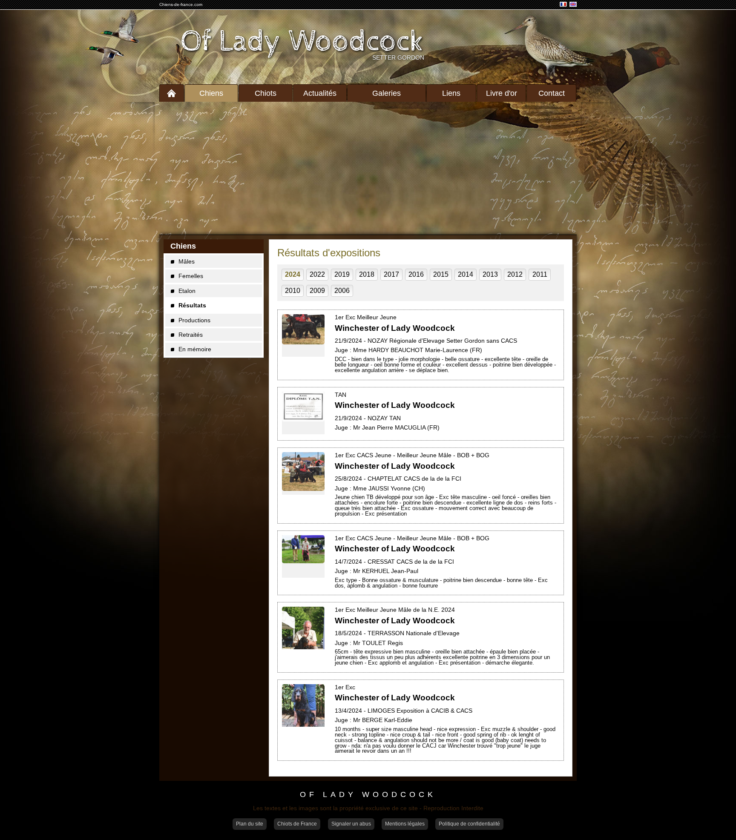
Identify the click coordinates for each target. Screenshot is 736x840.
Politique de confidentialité (469, 823)
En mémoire (194, 349)
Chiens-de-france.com (180, 4)
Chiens (211, 93)
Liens (451, 93)
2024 (292, 274)
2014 (465, 274)
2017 (391, 274)
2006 (342, 290)
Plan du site (249, 823)
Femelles (190, 275)
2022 (317, 274)
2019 (342, 274)
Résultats (192, 305)
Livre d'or (501, 93)
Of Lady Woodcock (302, 42)
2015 (440, 274)
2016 (416, 274)
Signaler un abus (351, 823)
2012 (515, 274)
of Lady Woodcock (368, 795)
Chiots (265, 93)
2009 (317, 290)
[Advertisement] (368, 168)
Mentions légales (405, 823)
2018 (366, 274)
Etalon (187, 290)
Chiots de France (297, 823)
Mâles (186, 261)
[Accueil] (171, 93)
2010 (292, 290)
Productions (194, 320)
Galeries (386, 93)
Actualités (319, 93)
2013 (490, 274)
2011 (539, 274)
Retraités (190, 334)
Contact (551, 93)
